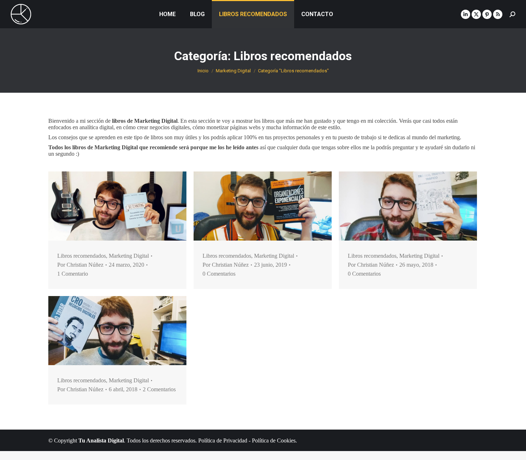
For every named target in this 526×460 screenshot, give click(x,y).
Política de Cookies (274, 440)
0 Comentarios (219, 274)
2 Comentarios (159, 389)
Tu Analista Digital (101, 440)
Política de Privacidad (222, 440)
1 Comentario (72, 274)
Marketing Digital (129, 256)
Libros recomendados (81, 256)
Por (80, 265)
